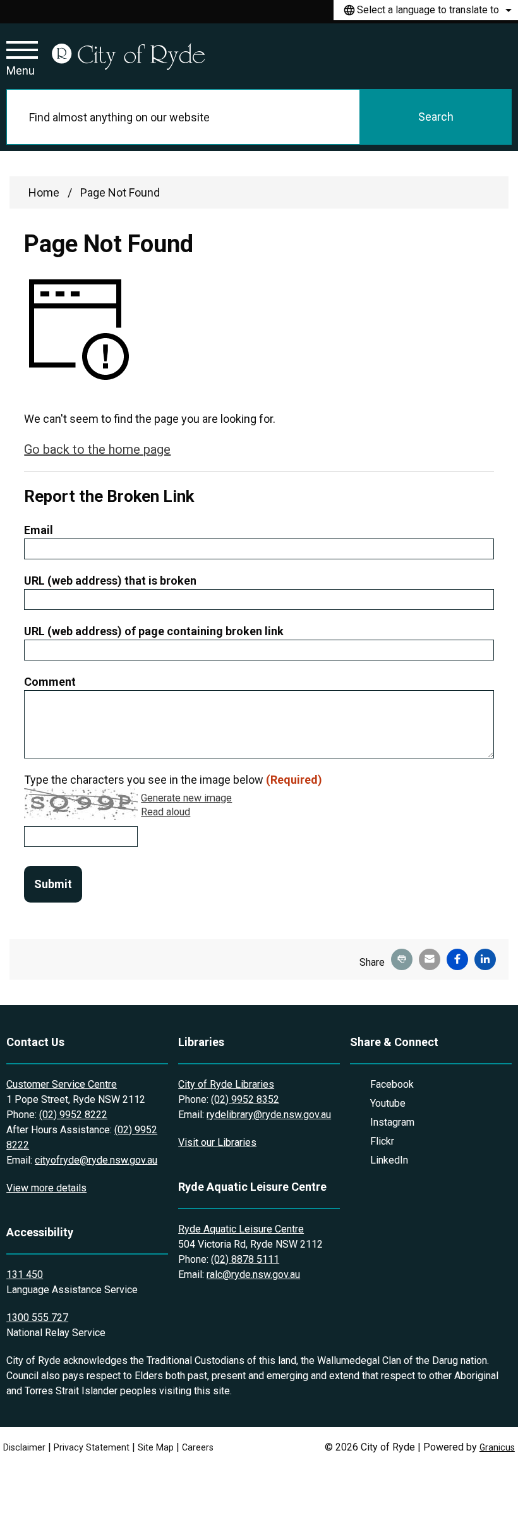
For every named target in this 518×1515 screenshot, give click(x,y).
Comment (50, 681)
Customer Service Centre (61, 1084)
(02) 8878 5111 (245, 1259)
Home (43, 192)
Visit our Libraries (217, 1142)
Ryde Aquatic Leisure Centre (241, 1229)
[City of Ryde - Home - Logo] (128, 56)
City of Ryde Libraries (226, 1084)
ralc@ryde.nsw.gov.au (253, 1275)
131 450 (24, 1275)
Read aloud (165, 812)
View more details (46, 1188)
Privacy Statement (92, 1447)
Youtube (388, 1103)
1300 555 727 (37, 1317)
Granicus (497, 1447)
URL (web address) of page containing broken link (154, 631)
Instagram (392, 1122)
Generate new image (186, 798)
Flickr (382, 1141)
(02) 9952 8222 (73, 1115)
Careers (198, 1447)
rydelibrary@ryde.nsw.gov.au (269, 1115)
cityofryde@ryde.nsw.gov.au (96, 1160)
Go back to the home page (97, 449)
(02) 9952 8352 (245, 1099)
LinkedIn (389, 1160)
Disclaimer (24, 1447)
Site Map (156, 1447)
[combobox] (426, 10)
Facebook (392, 1084)
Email (38, 530)
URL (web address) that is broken (110, 580)
